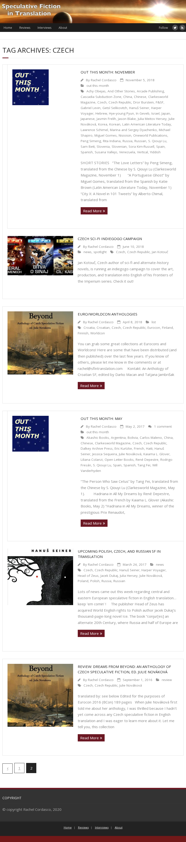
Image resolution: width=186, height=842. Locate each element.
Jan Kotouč (160, 252)
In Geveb (142, 113)
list (154, 322)
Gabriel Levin (91, 108)
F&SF (159, 102)
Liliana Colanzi (92, 459)
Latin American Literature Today (146, 124)
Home (8, 28)
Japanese (88, 119)
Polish (95, 581)
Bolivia (133, 437)
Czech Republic (119, 102)
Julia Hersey (129, 575)
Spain (160, 146)
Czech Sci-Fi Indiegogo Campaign (110, 238)
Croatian (103, 327)
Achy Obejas (96, 91)
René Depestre (147, 459)
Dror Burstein (143, 102)
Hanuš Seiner (139, 108)
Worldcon (97, 333)
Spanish (87, 152)
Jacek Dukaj (109, 575)
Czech (102, 102)
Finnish (83, 333)
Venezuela (127, 152)
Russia (127, 141)
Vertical (142, 152)
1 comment (163, 426)
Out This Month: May (101, 418)
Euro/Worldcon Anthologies (107, 314)
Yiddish (155, 152)
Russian (140, 141)
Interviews (44, 28)
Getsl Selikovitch (114, 108)
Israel (155, 113)
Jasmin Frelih (106, 119)
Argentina (118, 437)
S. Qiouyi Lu (157, 141)
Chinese (140, 97)
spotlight (100, 252)
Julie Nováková (130, 454)
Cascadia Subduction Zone (101, 97)
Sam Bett (88, 146)
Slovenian (119, 146)
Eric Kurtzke (123, 448)
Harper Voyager (153, 570)
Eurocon (153, 327)
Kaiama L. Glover (156, 454)
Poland (83, 581)
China (127, 97)
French (139, 448)
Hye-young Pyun (121, 113)
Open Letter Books (119, 459)
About (63, 28)
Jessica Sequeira (104, 454)
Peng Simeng (91, 141)
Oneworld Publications (150, 135)
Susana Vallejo (106, 152)
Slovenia (103, 146)
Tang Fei (144, 465)
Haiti (149, 448)
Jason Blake (127, 119)
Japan (166, 113)
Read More (92, 210)
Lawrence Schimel (94, 130)
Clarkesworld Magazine (113, 443)
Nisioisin (125, 135)
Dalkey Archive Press (97, 448)
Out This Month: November (108, 72)
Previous (7, 768)
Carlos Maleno (151, 437)
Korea (102, 124)
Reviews (24, 28)
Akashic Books (97, 437)
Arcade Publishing (150, 91)
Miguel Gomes (105, 135)
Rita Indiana (112, 141)
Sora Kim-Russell (141, 146)
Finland (167, 327)
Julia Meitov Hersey (152, 119)
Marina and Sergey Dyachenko (133, 130)
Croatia (89, 327)
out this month (97, 85)
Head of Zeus (88, 575)
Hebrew (101, 113)
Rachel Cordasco (103, 80)
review (167, 680)
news (88, 252)
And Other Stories (121, 91)
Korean (114, 124)
